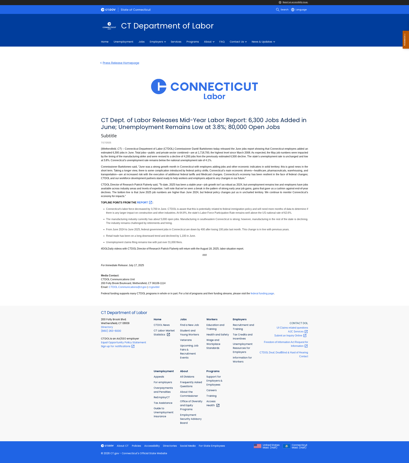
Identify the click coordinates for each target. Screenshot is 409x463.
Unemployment (123, 42)
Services (176, 42)
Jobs (142, 42)
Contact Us (237, 42)
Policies (136, 446)
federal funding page (262, 293)
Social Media (188, 446)
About (208, 42)
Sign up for (116, 346)
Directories (170, 446)
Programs (192, 42)
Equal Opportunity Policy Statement (123, 342)
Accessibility (152, 446)
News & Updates (262, 42)
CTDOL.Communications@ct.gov (128, 287)
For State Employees (212, 446)
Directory (107, 327)
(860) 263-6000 (111, 331)
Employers (156, 42)
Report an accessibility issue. (295, 2)
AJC (296, 331)
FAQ (222, 42)
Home (104, 42)
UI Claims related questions (292, 327)
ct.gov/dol (154, 287)
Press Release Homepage (121, 63)
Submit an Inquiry (288, 335)
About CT (123, 446)
